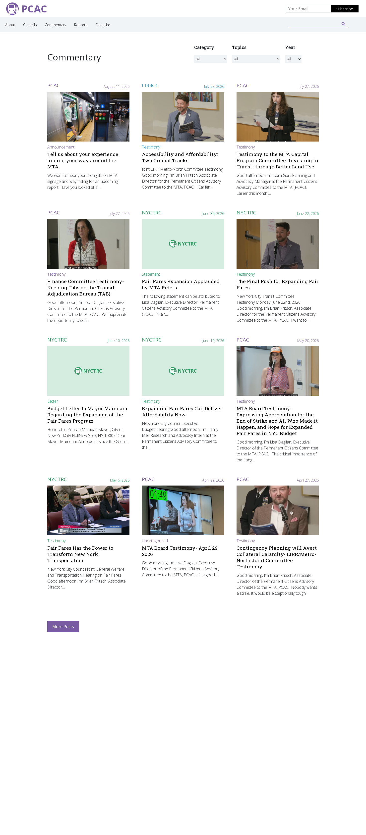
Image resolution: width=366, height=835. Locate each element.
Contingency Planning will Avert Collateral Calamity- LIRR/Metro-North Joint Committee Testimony (277, 557)
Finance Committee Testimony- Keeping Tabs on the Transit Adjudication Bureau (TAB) (85, 287)
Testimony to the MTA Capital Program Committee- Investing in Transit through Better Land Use (277, 160)
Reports (80, 24)
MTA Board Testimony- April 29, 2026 (180, 551)
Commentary (55, 24)
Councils (30, 24)
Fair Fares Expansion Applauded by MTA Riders (181, 284)
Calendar (102, 24)
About (10, 24)
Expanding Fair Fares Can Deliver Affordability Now (182, 411)
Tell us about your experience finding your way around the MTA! (82, 160)
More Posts (63, 626)
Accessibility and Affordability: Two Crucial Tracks (180, 157)
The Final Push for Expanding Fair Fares (278, 284)
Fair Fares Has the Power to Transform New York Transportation (80, 554)
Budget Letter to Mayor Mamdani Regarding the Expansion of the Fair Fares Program (87, 414)
